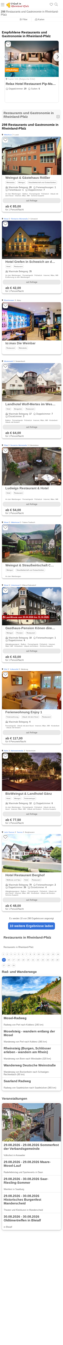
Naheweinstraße (17, 751)
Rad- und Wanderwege (19, 972)
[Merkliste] (51, 4)
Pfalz (6, 445)
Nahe (6, 751)
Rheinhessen (9, 300)
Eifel (5, 669)
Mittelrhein (8, 135)
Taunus (20, 832)
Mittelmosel (15, 522)
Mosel (6, 219)
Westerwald (8, 361)
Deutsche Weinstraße (18, 445)
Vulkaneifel (14, 669)
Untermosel (15, 585)
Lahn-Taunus (9, 832)
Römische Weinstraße (19, 219)
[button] (57, 56)
